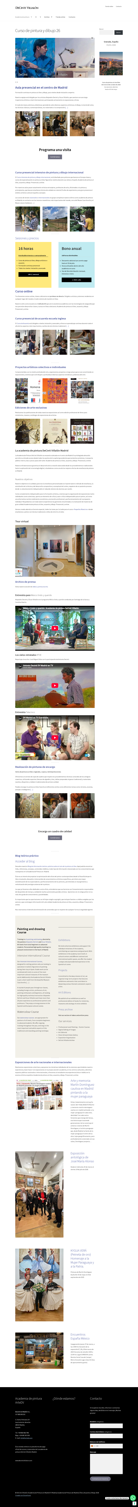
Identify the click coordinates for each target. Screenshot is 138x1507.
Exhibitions (64, 940)
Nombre (96, 1422)
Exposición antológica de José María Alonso (82, 1157)
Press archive (65, 1009)
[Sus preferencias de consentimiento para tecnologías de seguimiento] (134, 1503)
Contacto (119, 6)
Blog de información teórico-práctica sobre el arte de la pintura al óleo (52, 866)
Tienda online (109, 6)
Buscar (101, 29)
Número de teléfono (97, 1442)
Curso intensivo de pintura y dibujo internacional (33, 177)
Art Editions (64, 992)
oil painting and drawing (33, 939)
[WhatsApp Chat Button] (133, 1498)
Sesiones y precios (27, 238)
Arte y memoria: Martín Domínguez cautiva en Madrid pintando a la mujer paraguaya (82, 1088)
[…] (66, 107)
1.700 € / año (76, 280)
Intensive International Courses (31, 961)
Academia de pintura (22, 17)
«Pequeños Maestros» (80, 509)
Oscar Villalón (46, 942)
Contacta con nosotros (100, 1479)
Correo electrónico (101, 1432)
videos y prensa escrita (40, 587)
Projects (62, 970)
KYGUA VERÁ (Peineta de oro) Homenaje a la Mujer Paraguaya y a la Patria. (82, 1258)
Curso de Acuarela (23, 323)
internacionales (44, 198)
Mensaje (93, 1452)
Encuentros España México (80, 1336)
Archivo (47, 17)
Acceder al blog (25, 861)
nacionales (33, 198)
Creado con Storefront (23, 1495)
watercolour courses (27, 1018)
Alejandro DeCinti (32, 942)
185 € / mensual (33, 274)
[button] (17, 57)
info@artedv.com (26, 1438)
